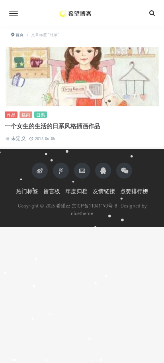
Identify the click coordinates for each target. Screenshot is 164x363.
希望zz (63, 206)
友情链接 (104, 191)
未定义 (18, 138)
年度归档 (76, 191)
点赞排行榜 (134, 191)
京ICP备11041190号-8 (94, 206)
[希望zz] (82, 13)
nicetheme (82, 213)
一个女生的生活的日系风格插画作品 (52, 125)
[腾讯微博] (61, 171)
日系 (40, 114)
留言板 (51, 191)
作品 (11, 114)
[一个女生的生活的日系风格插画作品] (82, 77)
